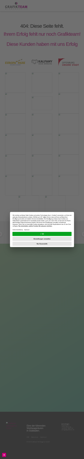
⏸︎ (4, 454)
